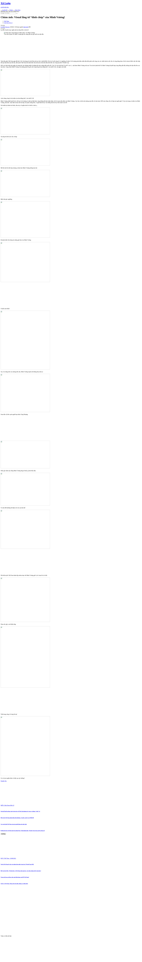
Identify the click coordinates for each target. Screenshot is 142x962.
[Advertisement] (50, 47)
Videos (11, 10)
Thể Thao (6, 21)
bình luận (26, 27)
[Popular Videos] (8, 10)
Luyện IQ (4, 10)
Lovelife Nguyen (5, 27)
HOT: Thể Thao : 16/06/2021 (8, 858)
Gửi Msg (3, 833)
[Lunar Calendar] (14, 10)
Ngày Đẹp (17, 10)
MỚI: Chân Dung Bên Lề (7, 805)
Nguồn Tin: (4, 781)
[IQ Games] (1, 10)
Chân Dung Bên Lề (8, 22)
